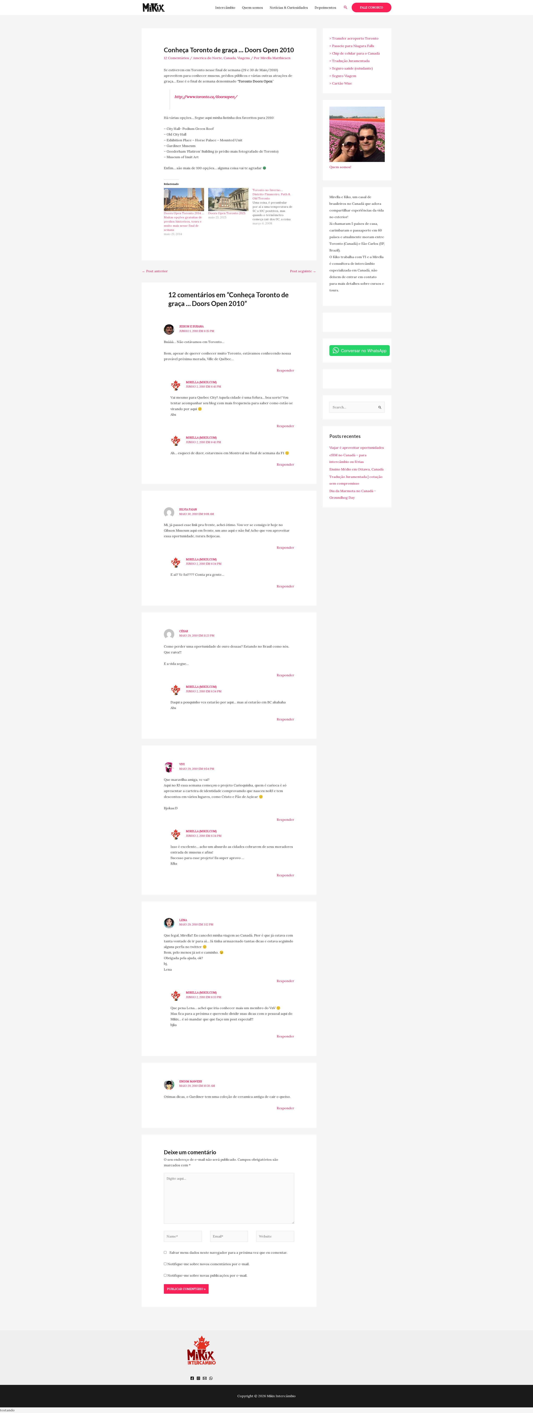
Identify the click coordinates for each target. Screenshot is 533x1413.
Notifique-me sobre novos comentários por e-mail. (208, 1264)
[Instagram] (198, 1378)
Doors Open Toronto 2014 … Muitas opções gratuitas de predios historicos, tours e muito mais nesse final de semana (184, 221)
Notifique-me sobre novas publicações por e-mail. (207, 1275)
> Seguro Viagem (342, 76)
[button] (345, 7)
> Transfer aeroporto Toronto (354, 38)
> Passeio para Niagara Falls (351, 46)
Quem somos (252, 7)
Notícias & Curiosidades (289, 7)
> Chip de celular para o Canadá (354, 53)
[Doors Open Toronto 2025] (228, 199)
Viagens (243, 58)
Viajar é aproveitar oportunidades (356, 447)
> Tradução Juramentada (349, 61)
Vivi (182, 764)
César (183, 631)
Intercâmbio (225, 7)
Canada (230, 58)
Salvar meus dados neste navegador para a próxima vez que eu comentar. (228, 1252)
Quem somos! (340, 167)
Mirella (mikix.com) (201, 382)
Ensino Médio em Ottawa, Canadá (356, 469)
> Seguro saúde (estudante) (351, 68)
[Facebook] (192, 1378)
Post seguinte (303, 271)
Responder (285, 370)
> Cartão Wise (340, 83)
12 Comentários (176, 58)
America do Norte (207, 58)
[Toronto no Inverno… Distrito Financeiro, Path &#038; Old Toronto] (275, 206)
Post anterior (155, 271)
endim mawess (190, 1081)
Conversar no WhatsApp (363, 350)
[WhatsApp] (211, 1378)
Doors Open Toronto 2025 (226, 213)
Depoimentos (325, 7)
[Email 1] (205, 1378)
